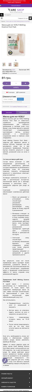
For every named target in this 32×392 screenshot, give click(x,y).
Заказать (20, 99)
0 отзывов (13, 106)
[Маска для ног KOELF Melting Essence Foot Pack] (10, 64)
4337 (13, 70)
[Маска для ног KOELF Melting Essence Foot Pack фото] (16, 45)
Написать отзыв (22, 106)
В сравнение (21, 92)
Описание (9, 112)
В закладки (11, 92)
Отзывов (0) (23, 112)
